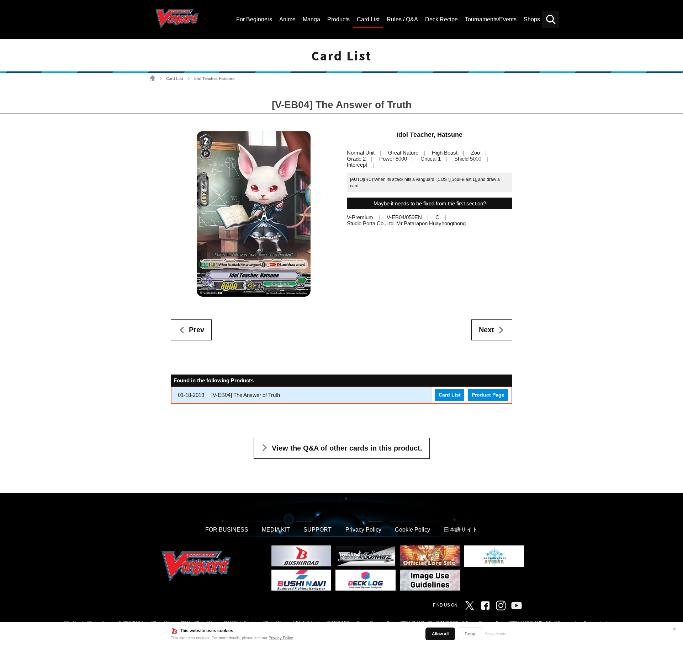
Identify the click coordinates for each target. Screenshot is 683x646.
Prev (196, 330)
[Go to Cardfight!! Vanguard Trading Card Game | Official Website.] (152, 78)
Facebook (485, 605)
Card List (174, 78)
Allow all (440, 633)
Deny (470, 633)
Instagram (500, 605)
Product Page (488, 395)
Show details (496, 634)
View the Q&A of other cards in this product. (347, 448)
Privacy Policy (281, 638)
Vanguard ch (516, 605)
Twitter (469, 605)
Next (486, 330)
